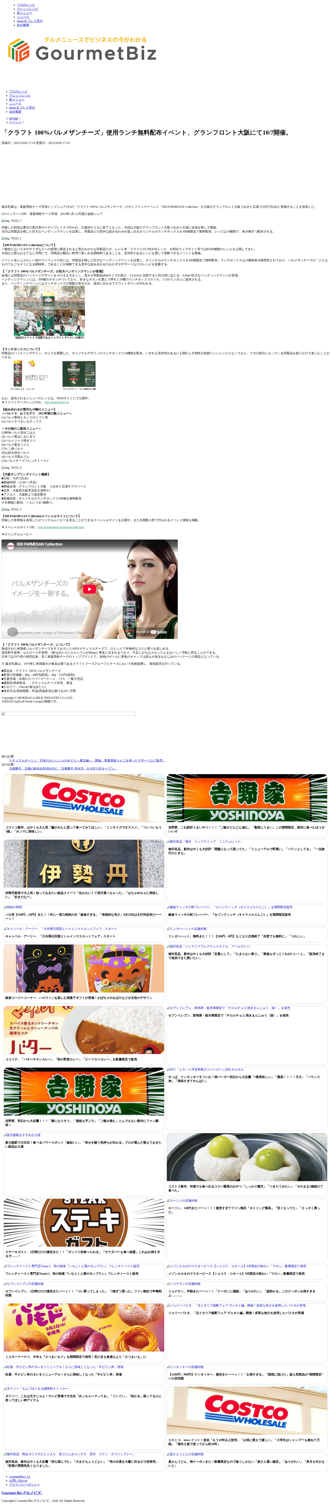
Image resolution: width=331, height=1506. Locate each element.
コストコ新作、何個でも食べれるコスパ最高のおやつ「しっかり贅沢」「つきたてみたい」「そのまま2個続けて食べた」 (245, 1188)
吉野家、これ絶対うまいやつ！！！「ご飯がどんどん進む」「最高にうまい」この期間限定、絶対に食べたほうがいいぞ (246, 829)
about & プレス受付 (30, 21)
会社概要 (23, 25)
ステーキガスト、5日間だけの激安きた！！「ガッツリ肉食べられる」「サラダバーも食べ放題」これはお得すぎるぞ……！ (82, 1254)
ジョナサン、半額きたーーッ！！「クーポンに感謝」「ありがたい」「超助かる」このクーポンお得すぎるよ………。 (241, 1293)
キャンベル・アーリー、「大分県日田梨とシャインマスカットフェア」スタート (60, 936)
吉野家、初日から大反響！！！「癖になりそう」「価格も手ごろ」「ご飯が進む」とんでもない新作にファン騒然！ (82, 1122)
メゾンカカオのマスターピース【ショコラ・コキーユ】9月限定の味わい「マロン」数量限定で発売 (236, 1273)
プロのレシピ (26, 5)
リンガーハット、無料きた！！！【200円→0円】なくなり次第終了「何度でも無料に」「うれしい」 (237, 936)
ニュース (23, 17)
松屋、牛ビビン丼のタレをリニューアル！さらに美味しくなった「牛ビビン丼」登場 (63, 1374)
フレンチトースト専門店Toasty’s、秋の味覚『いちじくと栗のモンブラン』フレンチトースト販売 (71, 1273)
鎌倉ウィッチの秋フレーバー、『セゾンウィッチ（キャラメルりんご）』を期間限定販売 (229, 914)
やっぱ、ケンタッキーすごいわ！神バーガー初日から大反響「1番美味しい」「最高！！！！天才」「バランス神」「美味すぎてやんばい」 (244, 1079)
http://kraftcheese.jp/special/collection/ (61, 527)
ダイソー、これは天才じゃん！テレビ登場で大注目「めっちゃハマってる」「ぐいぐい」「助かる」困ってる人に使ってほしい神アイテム (83, 1398)
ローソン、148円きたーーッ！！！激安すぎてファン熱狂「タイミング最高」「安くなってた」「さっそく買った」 (244, 1210)
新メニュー (24, 13)
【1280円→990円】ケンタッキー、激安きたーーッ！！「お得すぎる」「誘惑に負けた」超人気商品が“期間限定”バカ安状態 (245, 1376)
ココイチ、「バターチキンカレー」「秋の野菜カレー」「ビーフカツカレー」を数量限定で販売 (71, 1059)
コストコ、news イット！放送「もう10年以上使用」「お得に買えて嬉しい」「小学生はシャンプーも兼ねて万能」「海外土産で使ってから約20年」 (244, 1442)
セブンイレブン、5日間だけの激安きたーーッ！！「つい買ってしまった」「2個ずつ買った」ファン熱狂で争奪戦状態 (83, 1293)
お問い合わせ (18, 1480)
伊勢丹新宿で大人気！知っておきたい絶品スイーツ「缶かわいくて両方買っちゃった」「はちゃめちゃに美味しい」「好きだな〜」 (82, 895)
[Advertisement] (71, 77)
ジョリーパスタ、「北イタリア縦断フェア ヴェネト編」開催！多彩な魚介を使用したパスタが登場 (236, 1313)
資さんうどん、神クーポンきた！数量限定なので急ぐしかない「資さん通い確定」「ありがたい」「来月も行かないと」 (246, 1463)
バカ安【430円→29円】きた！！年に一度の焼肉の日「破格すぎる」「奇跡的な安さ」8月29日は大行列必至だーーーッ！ (83, 916)
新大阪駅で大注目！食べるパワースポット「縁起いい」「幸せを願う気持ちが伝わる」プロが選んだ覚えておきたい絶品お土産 (83, 1144)
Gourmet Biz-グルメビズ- (22, 1493)
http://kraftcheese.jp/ (57, 402)
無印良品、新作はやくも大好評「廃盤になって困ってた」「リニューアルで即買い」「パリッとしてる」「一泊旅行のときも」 (246, 851)
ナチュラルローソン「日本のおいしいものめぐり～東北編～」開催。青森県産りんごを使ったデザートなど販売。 (87, 760)
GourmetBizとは (19, 1476)
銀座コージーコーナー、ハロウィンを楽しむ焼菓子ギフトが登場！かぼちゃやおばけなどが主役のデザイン (78, 997)
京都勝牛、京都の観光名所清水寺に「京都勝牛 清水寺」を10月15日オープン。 (63, 768)
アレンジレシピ (27, 9)
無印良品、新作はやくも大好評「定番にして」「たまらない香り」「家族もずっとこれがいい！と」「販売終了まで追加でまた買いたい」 (246, 956)
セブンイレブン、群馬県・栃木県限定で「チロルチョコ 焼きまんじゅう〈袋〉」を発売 (228, 1015)
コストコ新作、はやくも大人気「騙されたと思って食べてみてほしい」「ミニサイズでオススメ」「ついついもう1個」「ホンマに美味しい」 (83, 829)
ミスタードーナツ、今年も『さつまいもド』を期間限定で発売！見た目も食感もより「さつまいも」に (75, 1356)
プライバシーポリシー (24, 1484)
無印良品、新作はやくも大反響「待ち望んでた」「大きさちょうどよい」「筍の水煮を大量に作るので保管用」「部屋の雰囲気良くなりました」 (82, 1463)
